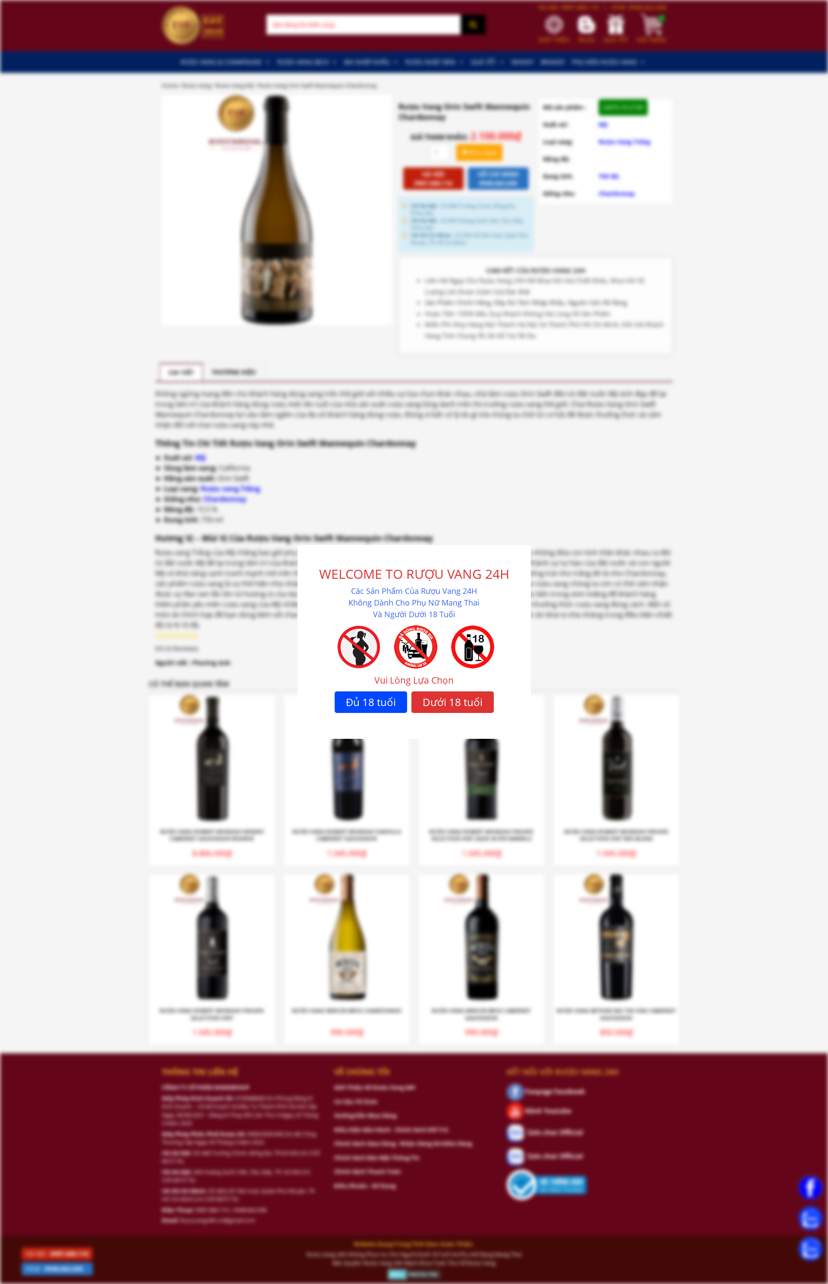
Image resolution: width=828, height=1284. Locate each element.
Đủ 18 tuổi (371, 702)
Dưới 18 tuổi (453, 702)
